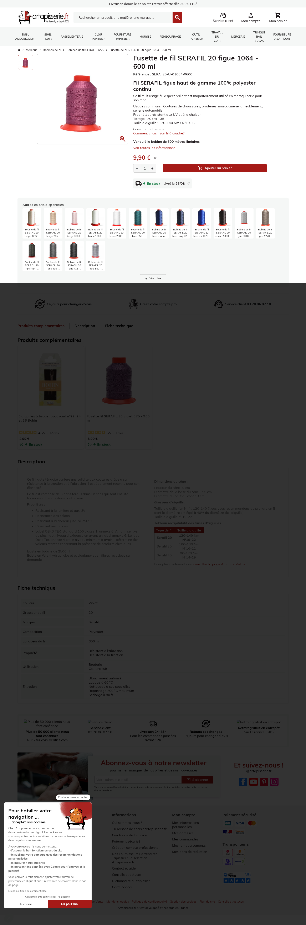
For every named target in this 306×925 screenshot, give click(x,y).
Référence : (142, 74)
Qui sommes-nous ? (127, 822)
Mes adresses (183, 833)
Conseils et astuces (127, 874)
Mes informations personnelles (185, 824)
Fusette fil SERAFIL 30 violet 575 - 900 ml (118, 418)
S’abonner (197, 779)
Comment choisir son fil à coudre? (158, 133)
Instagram (274, 782)
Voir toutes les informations (154, 148)
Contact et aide (124, 868)
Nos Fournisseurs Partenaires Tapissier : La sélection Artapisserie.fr (134, 858)
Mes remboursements (189, 845)
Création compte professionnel (135, 847)
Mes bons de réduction (189, 852)
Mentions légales (117, 901)
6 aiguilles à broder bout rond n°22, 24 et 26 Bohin (50, 418)
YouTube (253, 782)
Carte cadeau (122, 887)
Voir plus (153, 278)
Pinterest (264, 782)
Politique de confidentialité (149, 901)
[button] (122, 139)
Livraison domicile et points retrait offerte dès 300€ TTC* (153, 4)
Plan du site (207, 901)
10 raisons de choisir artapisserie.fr (139, 829)
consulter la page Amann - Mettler (220, 564)
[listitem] (31, 223)
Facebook (243, 782)
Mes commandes (185, 839)
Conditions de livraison (129, 835)
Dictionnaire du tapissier (131, 881)
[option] (25, 62)
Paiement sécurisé (126, 841)
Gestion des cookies (183, 901)
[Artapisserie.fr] (43, 17)
